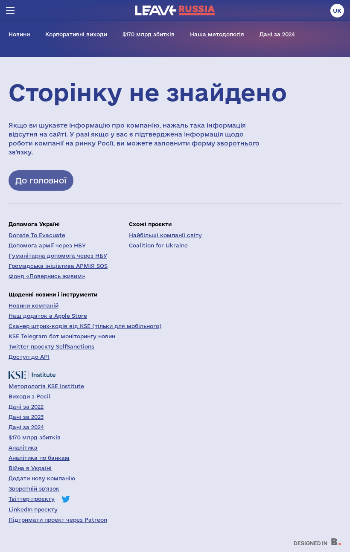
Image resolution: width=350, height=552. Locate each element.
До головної (41, 180)
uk (337, 11)
